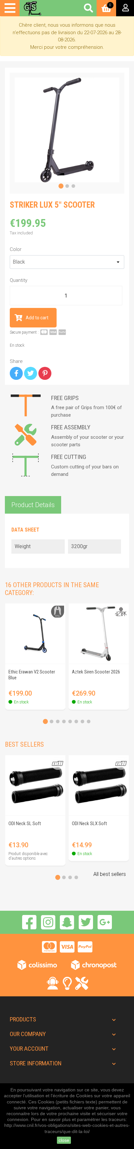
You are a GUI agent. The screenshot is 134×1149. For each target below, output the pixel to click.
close (64, 1140)
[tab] (60, 186)
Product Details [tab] (33, 505)
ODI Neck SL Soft (24, 823)
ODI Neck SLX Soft (89, 823)
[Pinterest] (44, 373)
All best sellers (109, 874)
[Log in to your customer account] (125, 8)
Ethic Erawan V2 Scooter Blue (31, 675)
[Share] (16, 373)
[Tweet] (30, 373)
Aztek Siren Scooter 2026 (96, 672)
